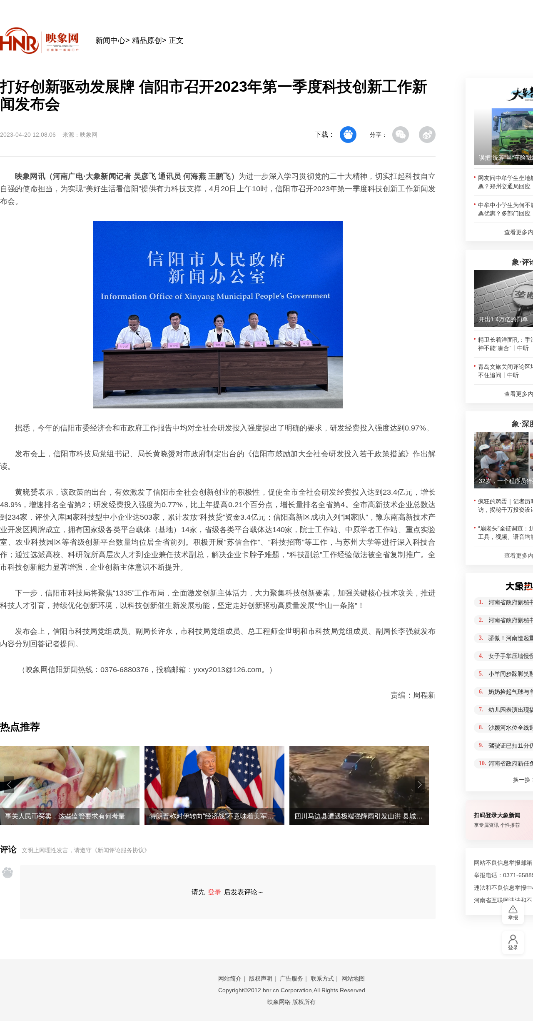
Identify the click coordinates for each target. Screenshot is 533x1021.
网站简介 (230, 978)
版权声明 (260, 978)
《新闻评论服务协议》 (121, 850)
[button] (9, 784)
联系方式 (322, 978)
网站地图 (353, 978)
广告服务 (291, 978)
